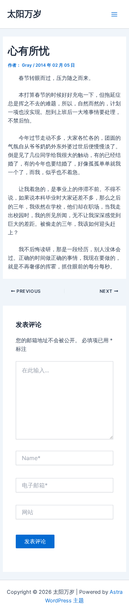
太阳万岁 (24, 14)
